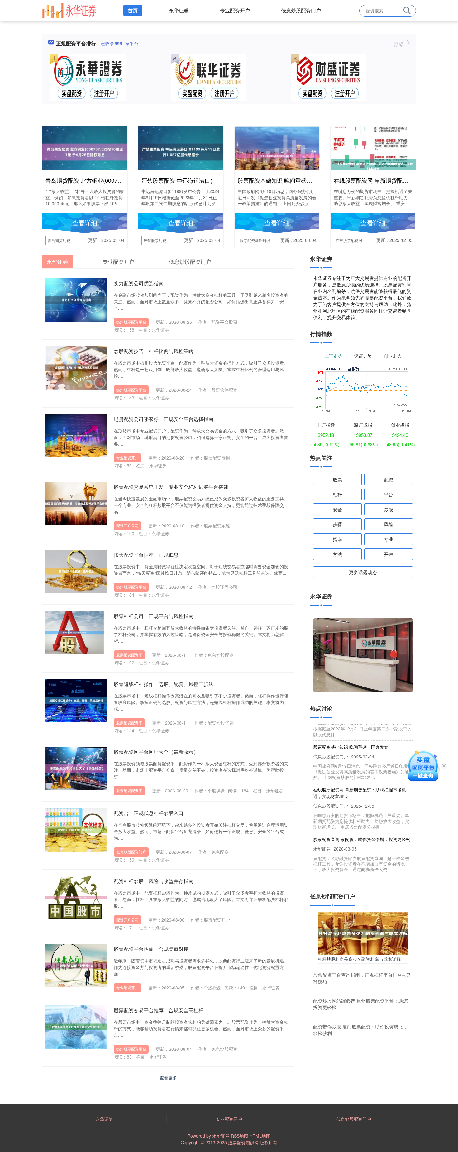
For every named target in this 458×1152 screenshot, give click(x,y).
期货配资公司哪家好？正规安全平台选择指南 (163, 419)
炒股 (388, 509)
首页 (133, 10)
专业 (388, 539)
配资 (388, 479)
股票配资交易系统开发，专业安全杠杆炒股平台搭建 (171, 486)
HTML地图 (260, 1136)
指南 (337, 539)
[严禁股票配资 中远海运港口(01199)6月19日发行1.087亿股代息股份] (180, 151)
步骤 (337, 524)
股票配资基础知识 (255, 240)
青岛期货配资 (59, 240)
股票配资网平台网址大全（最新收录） (156, 751)
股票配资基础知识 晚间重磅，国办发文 (286, 180)
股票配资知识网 (243, 1142)
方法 (337, 554)
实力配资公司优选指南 (139, 283)
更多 (399, 44)
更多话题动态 (363, 572)
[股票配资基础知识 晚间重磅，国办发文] (277, 155)
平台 (388, 494)
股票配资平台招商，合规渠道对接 (151, 948)
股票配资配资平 (129, 654)
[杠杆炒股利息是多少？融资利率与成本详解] (363, 932)
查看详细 (84, 222)
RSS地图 (239, 1136)
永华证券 (179, 10)
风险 (388, 524)
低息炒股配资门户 (301, 10)
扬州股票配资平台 (131, 321)
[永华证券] (69, 10)
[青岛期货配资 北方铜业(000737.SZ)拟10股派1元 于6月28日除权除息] (84, 151)
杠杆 (337, 494)
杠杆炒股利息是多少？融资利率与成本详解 (359, 959)
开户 (388, 554)
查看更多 (168, 1077)
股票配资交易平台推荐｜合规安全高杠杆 (158, 1010)
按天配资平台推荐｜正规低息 (146, 554)
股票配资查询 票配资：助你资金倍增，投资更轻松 (361, 825)
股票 (337, 479)
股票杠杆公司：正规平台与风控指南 (153, 616)
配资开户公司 (127, 525)
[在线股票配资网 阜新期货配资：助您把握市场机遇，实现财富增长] (373, 166)
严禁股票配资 (155, 240)
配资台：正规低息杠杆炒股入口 (149, 813)
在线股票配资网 (349, 240)
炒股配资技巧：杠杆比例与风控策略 (153, 351)
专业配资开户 (235, 10)
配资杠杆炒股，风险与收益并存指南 (153, 881)
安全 (337, 509)
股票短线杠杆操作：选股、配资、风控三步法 (163, 683)
